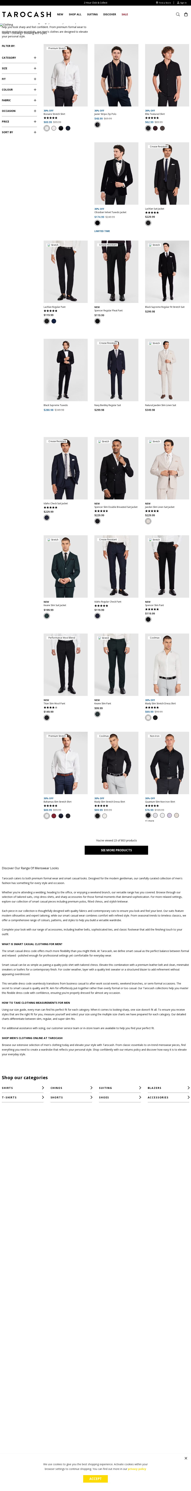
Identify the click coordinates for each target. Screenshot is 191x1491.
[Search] (179, 14)
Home (5, 33)
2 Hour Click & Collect (95, 2)
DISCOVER (109, 14)
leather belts (82, 929)
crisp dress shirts (44, 897)
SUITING (92, 14)
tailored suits (24, 897)
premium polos (77, 901)
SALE (125, 14)
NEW (60, 14)
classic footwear (129, 929)
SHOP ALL (75, 14)
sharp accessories (71, 897)
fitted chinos (95, 901)
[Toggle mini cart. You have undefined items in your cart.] (186, 14)
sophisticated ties (101, 929)
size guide (20, 1009)
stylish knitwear (118, 901)
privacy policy (137, 1469)
